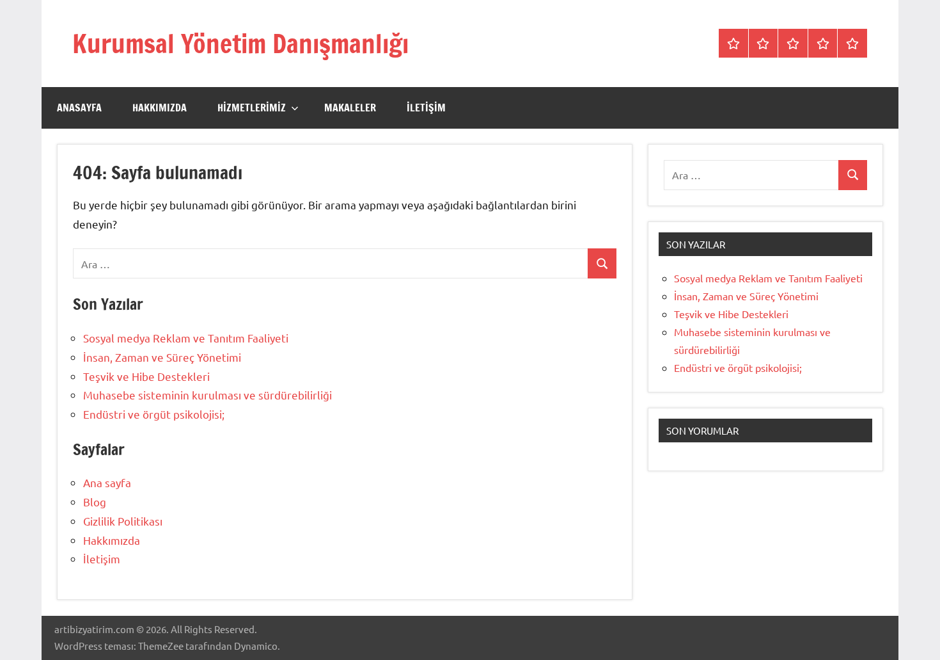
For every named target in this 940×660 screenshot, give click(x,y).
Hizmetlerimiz (251, 108)
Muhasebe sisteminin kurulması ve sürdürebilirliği (207, 394)
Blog (94, 501)
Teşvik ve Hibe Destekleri (146, 376)
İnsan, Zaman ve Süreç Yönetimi (162, 357)
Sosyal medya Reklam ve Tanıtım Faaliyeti (185, 337)
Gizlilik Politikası (122, 520)
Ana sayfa (107, 482)
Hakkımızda (159, 108)
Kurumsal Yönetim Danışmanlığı (240, 43)
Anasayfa (79, 108)
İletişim (426, 108)
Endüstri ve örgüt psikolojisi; (153, 414)
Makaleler (350, 108)
